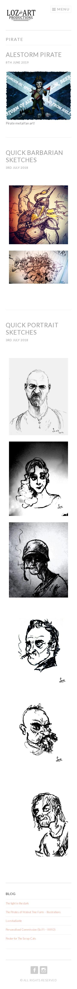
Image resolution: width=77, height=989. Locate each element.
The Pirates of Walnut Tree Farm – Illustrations (33, 912)
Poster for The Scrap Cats (21, 938)
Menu (63, 9)
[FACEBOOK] (34, 970)
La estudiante (14, 921)
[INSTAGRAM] (43, 970)
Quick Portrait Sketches (32, 328)
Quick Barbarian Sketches (34, 156)
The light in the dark (17, 903)
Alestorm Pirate (34, 54)
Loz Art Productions (31, 16)
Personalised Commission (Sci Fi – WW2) (30, 929)
